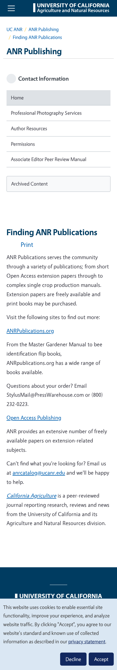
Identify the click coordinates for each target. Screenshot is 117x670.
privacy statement (86, 641)
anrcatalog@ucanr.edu (39, 472)
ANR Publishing (44, 29)
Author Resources (29, 128)
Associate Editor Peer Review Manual (48, 159)
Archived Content (29, 183)
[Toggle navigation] (11, 8)
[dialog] (58, 634)
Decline (73, 659)
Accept (101, 659)
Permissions (23, 144)
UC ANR (14, 29)
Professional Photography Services (46, 113)
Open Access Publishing (34, 417)
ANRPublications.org (30, 330)
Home (17, 97)
